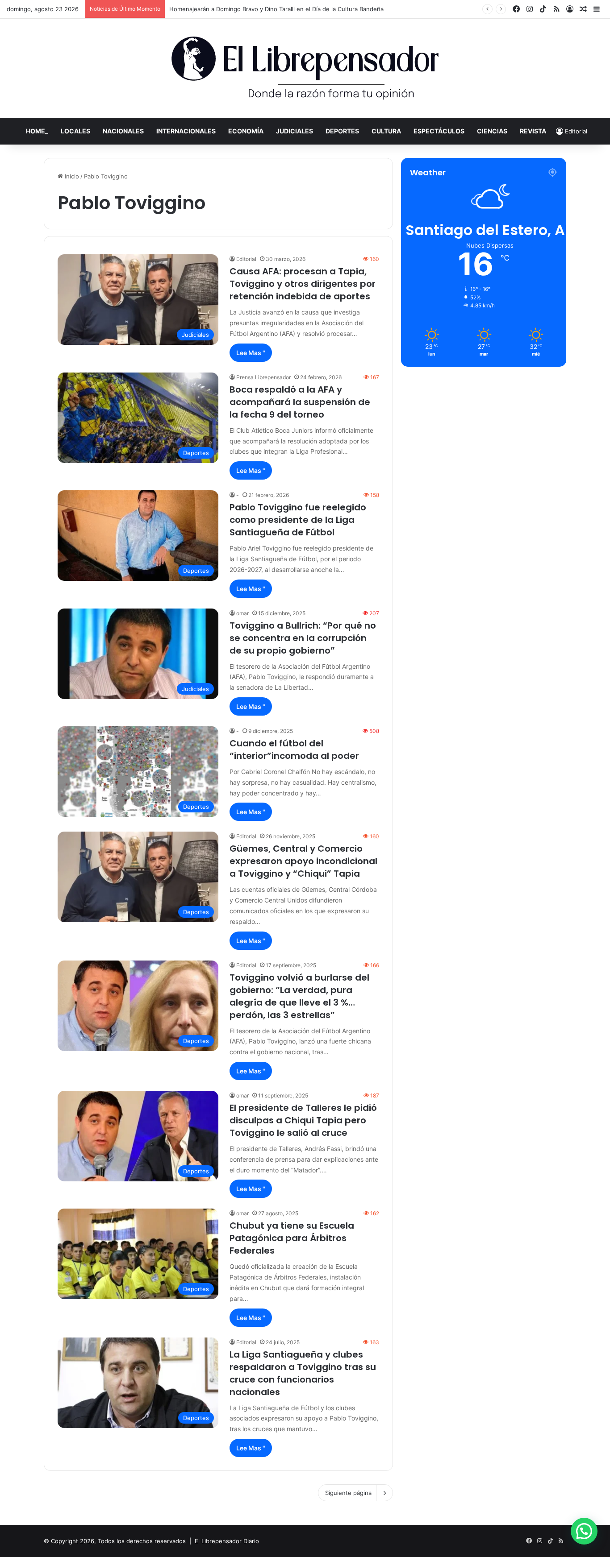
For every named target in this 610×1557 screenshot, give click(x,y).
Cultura (386, 131)
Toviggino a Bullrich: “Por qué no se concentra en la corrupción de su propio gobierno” (303, 638)
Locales (75, 131)
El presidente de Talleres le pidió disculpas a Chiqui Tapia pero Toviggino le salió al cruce (303, 1120)
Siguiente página (348, 1492)
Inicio (71, 176)
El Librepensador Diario (227, 1541)
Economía (245, 131)
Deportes (342, 131)
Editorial (246, 259)
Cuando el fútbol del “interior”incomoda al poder (294, 749)
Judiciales (294, 131)
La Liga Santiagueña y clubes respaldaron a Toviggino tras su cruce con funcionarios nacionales (303, 1373)
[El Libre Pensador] (305, 68)
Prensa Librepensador (263, 377)
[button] (584, 1531)
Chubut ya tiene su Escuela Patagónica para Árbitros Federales (292, 1238)
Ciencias (492, 131)
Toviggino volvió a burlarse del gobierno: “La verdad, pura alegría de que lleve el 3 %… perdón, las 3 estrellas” (299, 996)
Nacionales (123, 131)
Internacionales (186, 131)
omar (242, 613)
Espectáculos (439, 131)
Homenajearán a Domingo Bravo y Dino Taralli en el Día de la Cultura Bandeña (276, 8)
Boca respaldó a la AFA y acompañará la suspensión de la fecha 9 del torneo (300, 402)
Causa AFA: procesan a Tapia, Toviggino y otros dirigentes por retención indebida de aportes (303, 283)
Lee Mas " (250, 352)
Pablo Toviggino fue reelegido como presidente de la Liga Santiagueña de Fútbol (298, 519)
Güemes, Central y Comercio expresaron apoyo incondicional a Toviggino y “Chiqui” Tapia (303, 861)
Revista (533, 131)
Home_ (37, 131)
